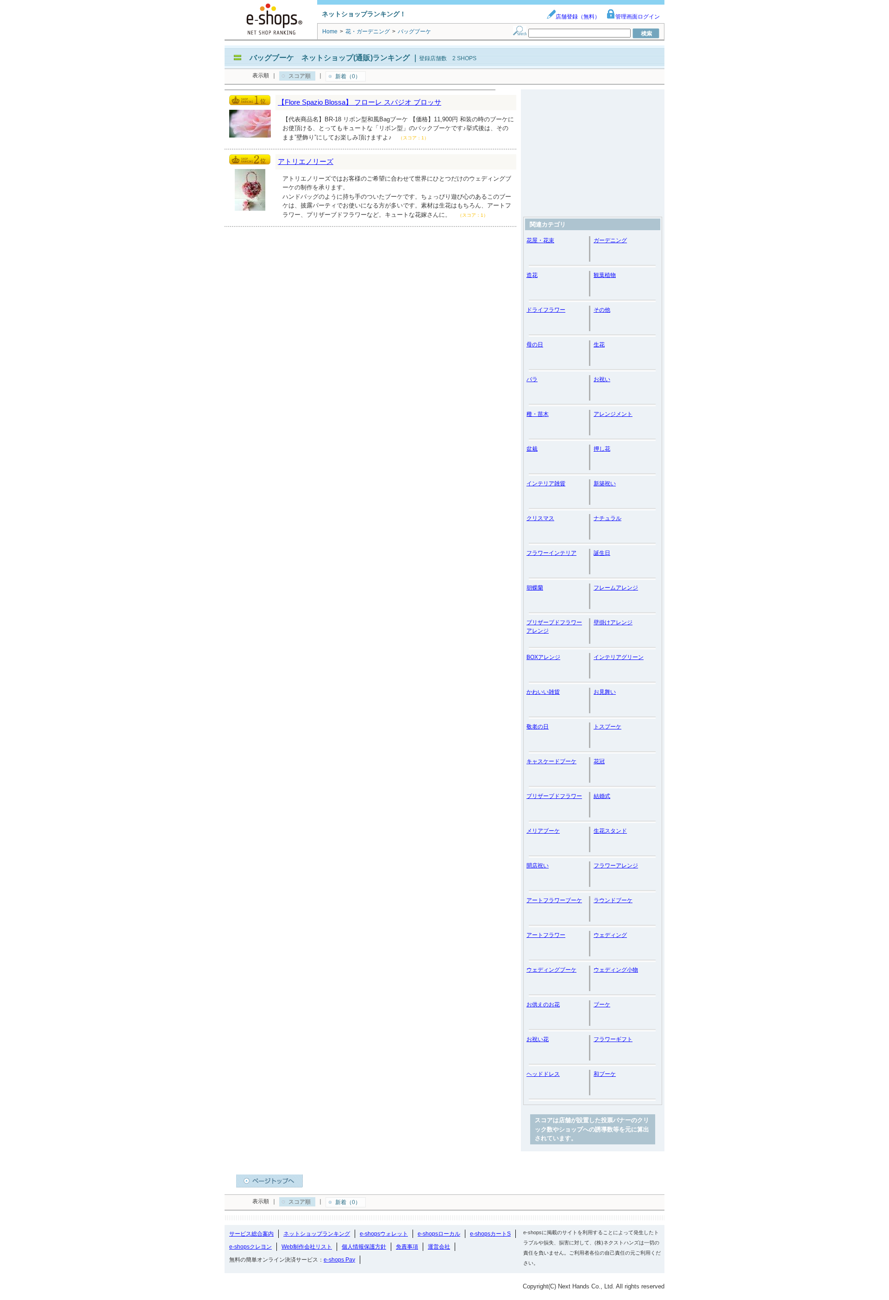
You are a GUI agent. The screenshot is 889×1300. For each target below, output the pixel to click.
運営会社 (439, 1246)
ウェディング (610, 935)
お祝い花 (537, 1039)
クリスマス (540, 518)
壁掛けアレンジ (613, 622)
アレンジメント (613, 414)
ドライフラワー (545, 310)
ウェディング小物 (616, 970)
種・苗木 (537, 414)
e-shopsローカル (439, 1234)
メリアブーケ (543, 831)
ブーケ (602, 1004)
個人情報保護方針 (364, 1246)
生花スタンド (610, 831)
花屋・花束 (540, 240)
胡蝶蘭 (534, 587)
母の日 (534, 344)
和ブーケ (605, 1074)
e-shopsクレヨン (250, 1246)
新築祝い (605, 483)
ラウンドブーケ (613, 900)
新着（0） (348, 76)
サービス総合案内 (251, 1234)
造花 (532, 275)
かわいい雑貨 (543, 692)
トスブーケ (607, 726)
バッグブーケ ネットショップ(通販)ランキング (330, 58)
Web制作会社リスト (307, 1246)
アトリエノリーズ (305, 161)
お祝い (602, 379)
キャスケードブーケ (551, 761)
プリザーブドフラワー (554, 796)
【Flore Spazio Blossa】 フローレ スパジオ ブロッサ (359, 102)
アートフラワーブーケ (554, 900)
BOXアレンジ (543, 657)
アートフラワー (545, 935)
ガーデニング (610, 240)
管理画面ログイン (637, 16)
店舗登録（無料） (578, 16)
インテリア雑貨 (545, 483)
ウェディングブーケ (551, 970)
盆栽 (532, 449)
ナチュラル (607, 518)
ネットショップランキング (316, 1234)
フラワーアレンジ (616, 865)
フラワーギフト (613, 1039)
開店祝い (537, 865)
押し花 (602, 449)
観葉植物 (605, 275)
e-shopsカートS (490, 1234)
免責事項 (407, 1246)
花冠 (599, 761)
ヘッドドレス (543, 1074)
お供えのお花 (543, 1004)
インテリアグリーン (619, 657)
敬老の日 (537, 726)
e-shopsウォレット (384, 1234)
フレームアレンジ (616, 587)
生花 (599, 344)
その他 (602, 310)
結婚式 (602, 796)
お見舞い (605, 692)
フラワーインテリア (551, 553)
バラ (532, 379)
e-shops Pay (339, 1259)
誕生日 (602, 553)
